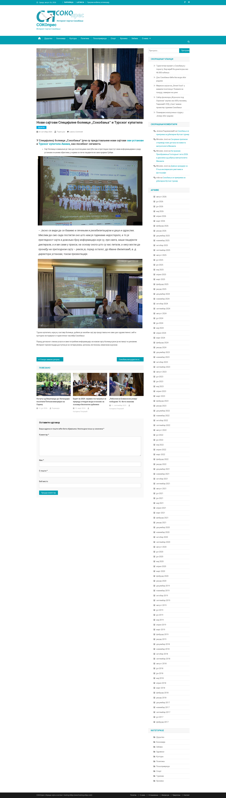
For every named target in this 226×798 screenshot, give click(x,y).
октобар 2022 (162, 420)
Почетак (133, 795)
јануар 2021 (161, 523)
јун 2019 (159, 615)
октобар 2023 (162, 362)
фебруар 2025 (162, 284)
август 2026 (161, 197)
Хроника (123, 38)
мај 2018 (160, 678)
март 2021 (160, 513)
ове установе (135, 140)
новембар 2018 (163, 649)
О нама (145, 38)
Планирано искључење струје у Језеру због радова (169, 114)
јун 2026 (159, 206)
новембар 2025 (163, 240)
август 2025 (161, 255)
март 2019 (160, 630)
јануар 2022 (161, 464)
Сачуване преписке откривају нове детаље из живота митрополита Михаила (172, 142)
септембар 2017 (163, 712)
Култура (73, 38)
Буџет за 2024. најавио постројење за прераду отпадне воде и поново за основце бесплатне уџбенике (89, 402)
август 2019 (161, 605)
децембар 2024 (163, 294)
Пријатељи (176, 795)
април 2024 (161, 333)
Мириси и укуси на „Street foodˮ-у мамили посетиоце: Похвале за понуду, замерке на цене (170, 89)
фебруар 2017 (162, 722)
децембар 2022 (163, 411)
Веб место (43, 481)
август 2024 (161, 313)
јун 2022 (159, 440)
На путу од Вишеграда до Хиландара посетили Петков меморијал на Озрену (53, 402)
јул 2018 (159, 668)
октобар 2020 (162, 537)
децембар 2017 (163, 702)
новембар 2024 (163, 299)
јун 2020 (159, 557)
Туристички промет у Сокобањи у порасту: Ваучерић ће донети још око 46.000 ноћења (172, 69)
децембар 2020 (163, 527)
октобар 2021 (162, 479)
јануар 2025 (161, 289)
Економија (60, 38)
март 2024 (160, 338)
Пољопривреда (100, 38)
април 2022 (161, 450)
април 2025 (161, 274)
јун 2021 (159, 498)
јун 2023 (159, 381)
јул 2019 (159, 610)
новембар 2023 (163, 357)
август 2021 (161, 489)
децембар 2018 (163, 644)
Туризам (160, 776)
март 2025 (160, 279)
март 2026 (160, 221)
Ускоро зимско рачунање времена (51, 359)
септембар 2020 (163, 542)
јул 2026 (159, 201)
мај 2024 (160, 328)
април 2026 (161, 216)
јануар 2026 (161, 231)
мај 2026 (160, 211)
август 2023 (161, 372)
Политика (85, 38)
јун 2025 (159, 265)
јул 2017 (159, 717)
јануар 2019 (161, 639)
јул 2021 (159, 493)
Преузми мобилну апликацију (98, 2)
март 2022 (160, 454)
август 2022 (161, 430)
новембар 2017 (163, 707)
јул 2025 (159, 260)
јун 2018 (159, 673)
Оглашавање (153, 795)
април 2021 (161, 508)
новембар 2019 (163, 591)
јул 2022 (159, 435)
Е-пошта (43, 471)
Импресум (165, 795)
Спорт (113, 38)
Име (41, 460)
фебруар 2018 (162, 693)
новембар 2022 (163, 416)
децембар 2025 (163, 236)
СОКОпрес (46, 24)
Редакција (61, 132)
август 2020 (161, 547)
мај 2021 (160, 503)
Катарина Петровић (80, 411)
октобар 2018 (162, 654)
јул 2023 (159, 377)
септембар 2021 (163, 484)
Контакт (187, 795)
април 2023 (161, 391)
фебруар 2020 (162, 576)
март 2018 (160, 688)
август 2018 (161, 664)
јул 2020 (159, 552)
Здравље (160, 752)
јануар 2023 (161, 406)
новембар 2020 (163, 532)
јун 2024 (159, 323)
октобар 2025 (162, 245)
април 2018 (161, 683)
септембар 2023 (163, 367)
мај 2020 (160, 561)
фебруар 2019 (162, 634)
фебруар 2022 (162, 459)
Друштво (48, 38)
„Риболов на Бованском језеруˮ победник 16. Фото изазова (123, 400)
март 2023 (160, 396)
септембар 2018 (163, 659)
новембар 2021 (163, 474)
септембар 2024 (163, 309)
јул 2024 (159, 318)
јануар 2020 (161, 581)
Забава (135, 38)
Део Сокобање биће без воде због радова (171, 79)
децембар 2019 (163, 586)
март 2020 (160, 571)
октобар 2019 (162, 596)
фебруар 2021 (162, 518)
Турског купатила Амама (54, 143)
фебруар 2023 (162, 401)
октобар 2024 (162, 304)
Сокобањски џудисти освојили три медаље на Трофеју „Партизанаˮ (131, 359)
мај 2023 (160, 386)
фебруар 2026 (162, 226)
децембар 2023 (163, 352)
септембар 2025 (163, 250)
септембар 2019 (163, 600)
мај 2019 (160, 620)
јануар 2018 (161, 698)
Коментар (44, 435)
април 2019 (161, 625)
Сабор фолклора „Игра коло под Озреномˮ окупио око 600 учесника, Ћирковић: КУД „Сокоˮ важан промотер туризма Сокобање (171, 102)
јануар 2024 (161, 347)
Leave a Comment (76, 132)
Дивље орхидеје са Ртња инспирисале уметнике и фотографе (172, 169)
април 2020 (161, 566)
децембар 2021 (163, 469)
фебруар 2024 (162, 343)
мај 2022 (160, 445)
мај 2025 (160, 270)
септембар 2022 (163, 425)
